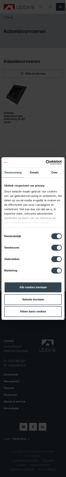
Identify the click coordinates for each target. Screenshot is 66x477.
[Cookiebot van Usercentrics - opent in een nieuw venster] (46, 162)
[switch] (56, 248)
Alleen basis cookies (33, 311)
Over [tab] (54, 172)
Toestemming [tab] (13, 172)
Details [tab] (34, 172)
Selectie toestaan (33, 299)
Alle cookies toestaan (33, 287)
